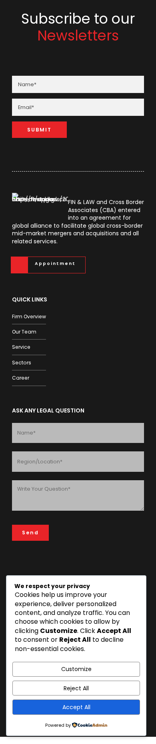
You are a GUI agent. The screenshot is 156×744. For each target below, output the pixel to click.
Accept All (76, 707)
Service (21, 347)
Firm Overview (29, 316)
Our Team (24, 331)
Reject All (76, 688)
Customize (76, 669)
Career (20, 377)
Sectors (21, 362)
